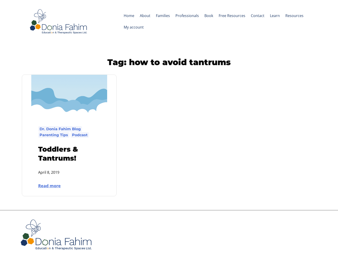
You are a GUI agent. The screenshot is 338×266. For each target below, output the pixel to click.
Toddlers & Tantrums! (58, 153)
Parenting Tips (54, 135)
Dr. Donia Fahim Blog (60, 129)
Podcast (80, 135)
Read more (53, 185)
